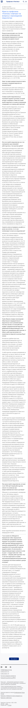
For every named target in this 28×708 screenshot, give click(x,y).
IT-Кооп (9, 705)
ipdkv (7, 704)
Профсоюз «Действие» (6, 697)
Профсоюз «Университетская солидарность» (11, 695)
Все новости (14, 659)
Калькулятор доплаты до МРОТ (8, 677)
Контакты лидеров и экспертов (8, 675)
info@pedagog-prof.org (6, 669)
